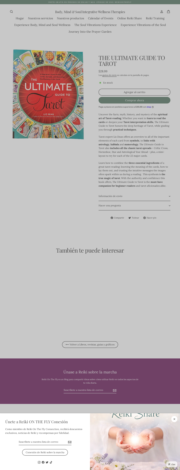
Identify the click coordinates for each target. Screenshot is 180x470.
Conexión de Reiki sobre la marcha (45, 452)
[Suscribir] (69, 442)
